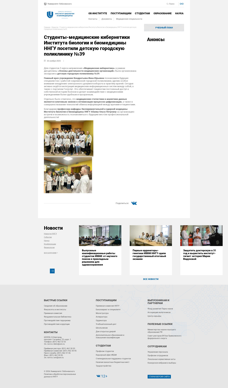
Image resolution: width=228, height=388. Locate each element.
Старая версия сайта (159, 377)
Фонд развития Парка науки (160, 309)
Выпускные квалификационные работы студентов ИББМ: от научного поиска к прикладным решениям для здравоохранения (99, 257)
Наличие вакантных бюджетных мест (112, 362)
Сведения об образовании (55, 306)
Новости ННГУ (50, 234)
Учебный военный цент (106, 324)
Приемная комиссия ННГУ (107, 306)
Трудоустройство (103, 366)
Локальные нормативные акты (161, 359)
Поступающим (121, 13)
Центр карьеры (154, 316)
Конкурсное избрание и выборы (162, 363)
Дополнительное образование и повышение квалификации (110, 336)
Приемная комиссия (53, 313)
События (48, 237)
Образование (163, 13)
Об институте (97, 13)
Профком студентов (105, 351)
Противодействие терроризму (57, 320)
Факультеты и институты (55, 309)
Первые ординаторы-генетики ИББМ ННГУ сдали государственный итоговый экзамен (149, 254)
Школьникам (102, 328)
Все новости (150, 279)
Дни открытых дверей (106, 331)
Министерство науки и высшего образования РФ (162, 330)
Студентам (142, 13)
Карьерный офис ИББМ (106, 355)
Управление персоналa (158, 352)
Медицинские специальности (129, 19)
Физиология (49, 247)
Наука (179, 13)
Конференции (50, 244)
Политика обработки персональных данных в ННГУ (60, 375)
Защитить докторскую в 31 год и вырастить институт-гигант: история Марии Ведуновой (199, 254)
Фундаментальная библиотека (57, 317)
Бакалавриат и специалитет (108, 309)
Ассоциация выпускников (159, 312)
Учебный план (164, 27)
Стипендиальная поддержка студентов (113, 358)
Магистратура (102, 313)
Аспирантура (101, 317)
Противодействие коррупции (57, 324)
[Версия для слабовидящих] (181, 3)
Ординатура (101, 320)
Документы (107, 19)
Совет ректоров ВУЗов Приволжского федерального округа (164, 337)
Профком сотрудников (158, 355)
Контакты (92, 19)
